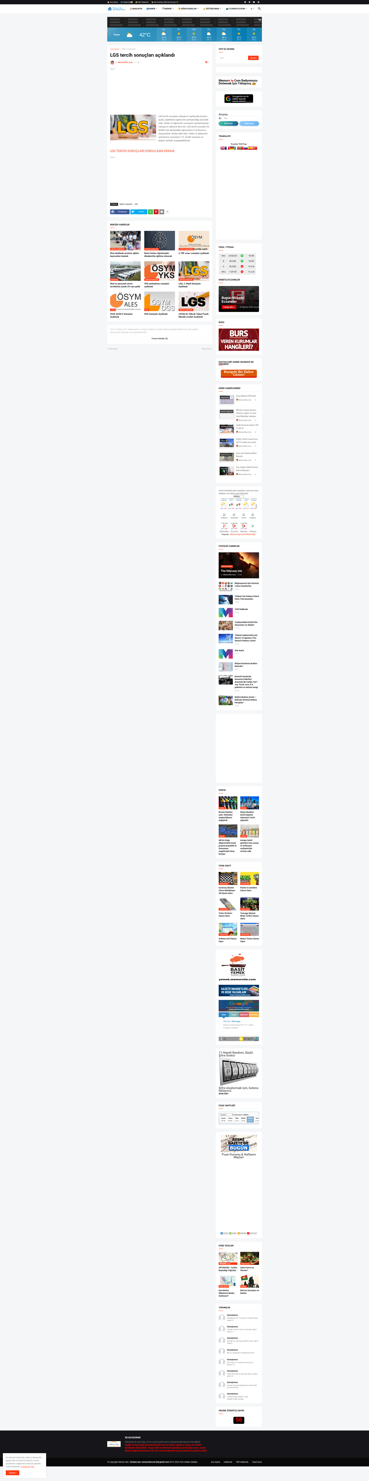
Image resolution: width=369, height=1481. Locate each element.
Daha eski (206, 349)
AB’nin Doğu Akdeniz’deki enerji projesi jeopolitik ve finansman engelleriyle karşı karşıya (228, 847)
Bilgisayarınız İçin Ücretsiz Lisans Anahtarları (247, 584)
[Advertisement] (159, 91)
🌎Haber (150, 9)
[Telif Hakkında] (226, 612)
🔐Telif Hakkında (142, 2)
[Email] (161, 211)
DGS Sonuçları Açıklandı (155, 314)
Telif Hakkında (241, 609)
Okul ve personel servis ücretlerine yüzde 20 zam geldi (125, 285)
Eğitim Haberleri (129, 49)
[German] (232, 149)
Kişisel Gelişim (226, 455)
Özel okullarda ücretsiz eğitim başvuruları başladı (124, 254)
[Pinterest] (156, 211)
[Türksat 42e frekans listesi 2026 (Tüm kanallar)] (226, 599)
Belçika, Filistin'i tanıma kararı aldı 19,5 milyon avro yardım (247, 440)
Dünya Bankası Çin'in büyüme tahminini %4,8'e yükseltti (247, 816)
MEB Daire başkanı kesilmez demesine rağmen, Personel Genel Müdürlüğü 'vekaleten (246, 413)
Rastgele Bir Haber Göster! (239, 373)
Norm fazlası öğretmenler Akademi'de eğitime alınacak (158, 254)
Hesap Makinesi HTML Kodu (246, 395)
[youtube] (254, 2)
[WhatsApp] (150, 211)
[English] (222, 149)
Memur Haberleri (226, 411)
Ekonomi (224, 426)
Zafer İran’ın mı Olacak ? (247, 1268)
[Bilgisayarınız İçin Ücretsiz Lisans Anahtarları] (226, 586)
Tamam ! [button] (12, 1473)
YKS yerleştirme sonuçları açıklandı (156, 285)
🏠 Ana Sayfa (112, 2)
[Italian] (236, 149)
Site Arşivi (239, 650)
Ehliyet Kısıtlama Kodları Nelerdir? (246, 664)
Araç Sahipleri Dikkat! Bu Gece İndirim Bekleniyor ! (247, 469)
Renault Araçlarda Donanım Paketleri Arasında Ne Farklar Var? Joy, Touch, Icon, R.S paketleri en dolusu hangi (246, 682)
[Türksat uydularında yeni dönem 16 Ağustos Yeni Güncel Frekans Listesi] (226, 638)
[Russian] (245, 149)
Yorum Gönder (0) (159, 338)
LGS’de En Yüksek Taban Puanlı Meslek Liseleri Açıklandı (194, 315)
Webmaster (225, 397)
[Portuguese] (241, 149)
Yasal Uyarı (257, 1462)
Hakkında (228, 1462)
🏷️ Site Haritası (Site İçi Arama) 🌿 (164, 2)
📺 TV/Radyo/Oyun (235, 9)
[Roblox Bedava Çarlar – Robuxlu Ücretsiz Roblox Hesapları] (226, 700)
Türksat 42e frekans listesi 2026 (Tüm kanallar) (247, 597)
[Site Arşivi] (226, 654)
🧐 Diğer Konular (187, 9)
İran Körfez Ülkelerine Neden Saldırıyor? (227, 1293)
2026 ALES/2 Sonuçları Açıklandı (121, 315)
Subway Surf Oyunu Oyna (228, 940)
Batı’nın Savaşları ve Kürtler (249, 1291)
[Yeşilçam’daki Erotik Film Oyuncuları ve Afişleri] (226, 625)
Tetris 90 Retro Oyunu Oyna (225, 914)
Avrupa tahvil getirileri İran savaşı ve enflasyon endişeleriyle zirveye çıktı (249, 845)
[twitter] (249, 2)
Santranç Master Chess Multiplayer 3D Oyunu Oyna (227, 890)
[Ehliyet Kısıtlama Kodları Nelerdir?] (226, 667)
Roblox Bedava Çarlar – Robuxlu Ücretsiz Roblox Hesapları (246, 700)
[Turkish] (255, 149)
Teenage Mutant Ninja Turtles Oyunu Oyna (249, 916)
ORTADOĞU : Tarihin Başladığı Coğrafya (228, 1268)
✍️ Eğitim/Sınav (211, 9)
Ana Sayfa (114, 49)
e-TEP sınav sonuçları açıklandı (194, 253)
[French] (227, 149)
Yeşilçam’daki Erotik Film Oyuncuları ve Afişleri (246, 623)
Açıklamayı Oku (27, 1466)
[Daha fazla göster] (167, 211)
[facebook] (245, 2)
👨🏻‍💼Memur (167, 9)
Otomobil (224, 469)
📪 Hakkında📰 (127, 2)
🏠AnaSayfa (136, 9)
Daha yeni (113, 349)
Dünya (223, 440)
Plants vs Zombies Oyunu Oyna (248, 889)
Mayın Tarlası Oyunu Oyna (249, 940)
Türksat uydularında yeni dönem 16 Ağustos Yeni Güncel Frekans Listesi (246, 638)
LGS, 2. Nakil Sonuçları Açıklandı (190, 285)
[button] (252, 8)
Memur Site (123, 1462)
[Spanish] (250, 149)
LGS (136, 204)
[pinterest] (258, 2)
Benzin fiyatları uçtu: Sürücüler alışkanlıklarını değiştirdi (226, 816)
